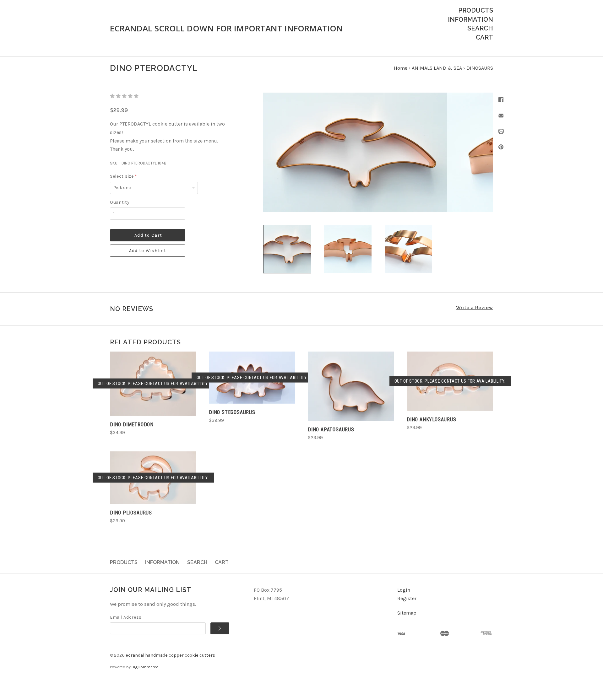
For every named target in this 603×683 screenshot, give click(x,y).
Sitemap (406, 613)
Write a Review (474, 307)
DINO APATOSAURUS (331, 430)
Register (406, 598)
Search (480, 28)
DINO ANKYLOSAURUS (431, 419)
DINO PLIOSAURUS (131, 513)
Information (470, 19)
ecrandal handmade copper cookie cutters (170, 655)
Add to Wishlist (147, 250)
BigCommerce (145, 666)
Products (475, 10)
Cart (484, 37)
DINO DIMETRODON (132, 425)
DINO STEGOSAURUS (232, 412)
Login (403, 590)
